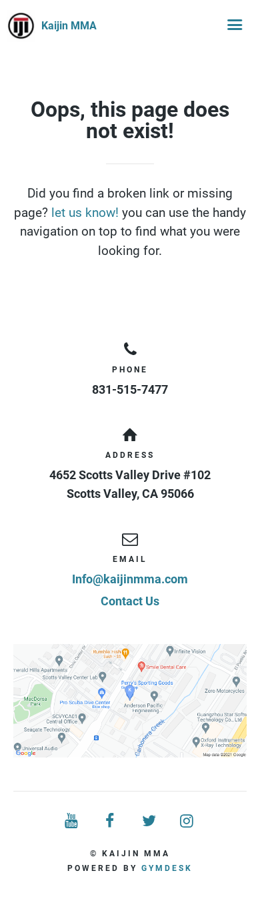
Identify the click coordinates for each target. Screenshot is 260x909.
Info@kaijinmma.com (130, 579)
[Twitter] (149, 821)
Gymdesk (167, 868)
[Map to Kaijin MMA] (130, 701)
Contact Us (130, 601)
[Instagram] (188, 821)
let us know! (85, 212)
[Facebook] (111, 821)
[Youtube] (73, 821)
